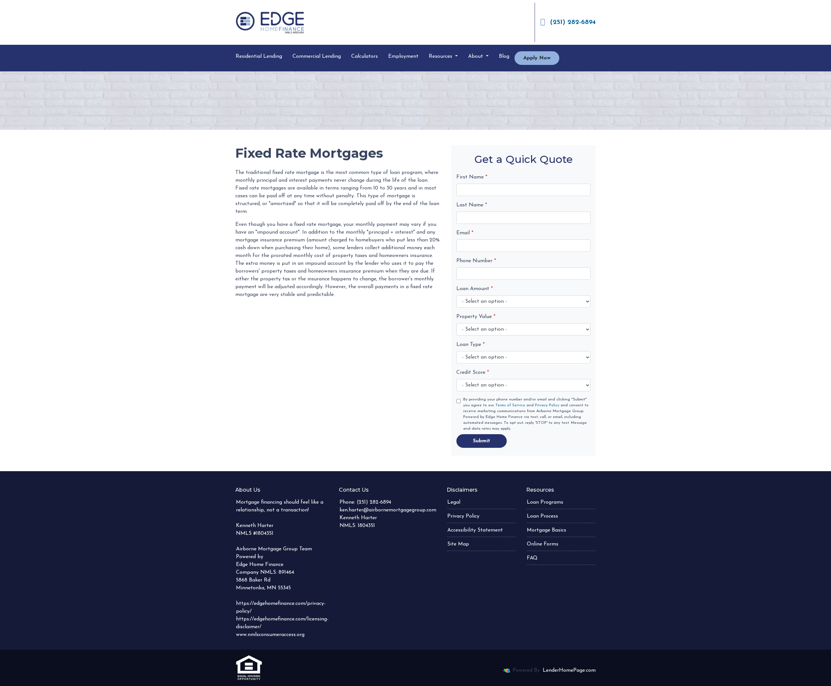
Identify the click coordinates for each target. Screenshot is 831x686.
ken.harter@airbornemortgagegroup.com (388, 510)
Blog (504, 56)
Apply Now (537, 58)
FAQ (532, 558)
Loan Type (470, 344)
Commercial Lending (316, 56)
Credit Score (472, 372)
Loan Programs (545, 502)
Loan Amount (474, 288)
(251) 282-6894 (573, 22)
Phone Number (476, 260)
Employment (403, 56)
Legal (453, 502)
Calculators (364, 56)
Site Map (458, 544)
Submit (481, 441)
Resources (441, 56)
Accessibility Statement (475, 530)
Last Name (471, 205)
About (476, 56)
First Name (471, 177)
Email (464, 233)
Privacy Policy (547, 405)
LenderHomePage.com (569, 670)
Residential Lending (259, 56)
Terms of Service (510, 405)
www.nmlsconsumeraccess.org (270, 634)
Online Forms (542, 544)
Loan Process (542, 516)
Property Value (475, 316)
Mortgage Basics (546, 530)
